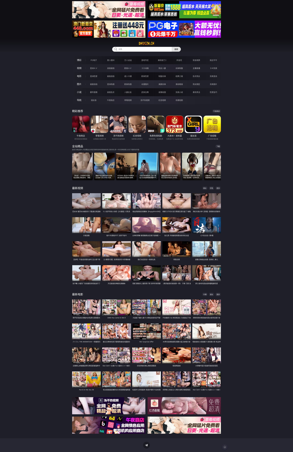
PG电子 (94, 60)
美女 (204, 188)
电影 (79, 76)
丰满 (204, 294)
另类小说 (179, 92)
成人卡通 (128, 76)
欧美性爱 (145, 76)
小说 (79, 92)
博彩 (79, 60)
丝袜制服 (179, 68)
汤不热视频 (145, 100)
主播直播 (196, 68)
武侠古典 (145, 92)
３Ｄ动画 (145, 68)
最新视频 (77, 188)
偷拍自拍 (110, 76)
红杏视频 (162, 100)
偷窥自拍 (93, 84)
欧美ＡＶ (128, 68)
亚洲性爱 (93, 76)
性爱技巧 (213, 92)
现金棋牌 (196, 60)
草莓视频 (128, 100)
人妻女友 (128, 92)
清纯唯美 (179, 84)
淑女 (211, 294)
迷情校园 (162, 92)
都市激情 (93, 92)
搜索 (176, 49)
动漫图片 (145, 84)
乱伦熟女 (196, 76)
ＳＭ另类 (213, 68)
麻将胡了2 (162, 60)
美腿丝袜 (162, 84)
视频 (79, 68)
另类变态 (213, 76)
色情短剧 (179, 100)
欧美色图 (128, 84)
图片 (79, 84)
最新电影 (77, 294)
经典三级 (179, 76)
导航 (79, 100)
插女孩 (93, 100)
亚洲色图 (110, 84)
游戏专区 (145, 60)
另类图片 (213, 84)
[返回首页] (225, 447)
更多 (218, 188)
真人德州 (110, 60)
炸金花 (179, 60)
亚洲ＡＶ (93, 68)
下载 (218, 146)
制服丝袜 (162, 76)
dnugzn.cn (146, 43)
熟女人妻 (162, 68)
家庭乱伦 (110, 92)
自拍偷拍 (110, 68)
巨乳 (211, 188)
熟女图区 (196, 84)
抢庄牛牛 (213, 60)
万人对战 (128, 60)
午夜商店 (110, 100)
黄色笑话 (196, 92)
